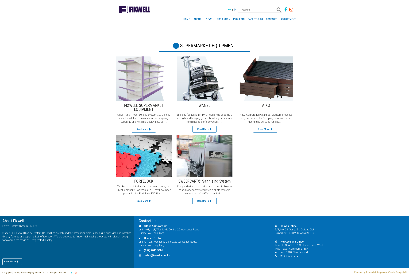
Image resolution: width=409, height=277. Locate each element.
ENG (230, 9)
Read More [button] (142, 129)
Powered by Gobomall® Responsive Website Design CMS (380, 272)
